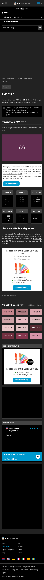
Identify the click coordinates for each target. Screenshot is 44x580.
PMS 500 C (8, 312)
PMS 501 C (36, 312)
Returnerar (5, 570)
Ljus (27, 9)
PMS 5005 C (22, 312)
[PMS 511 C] (22, 147)
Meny (6, 13)
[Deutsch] (13, 559)
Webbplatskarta (15, 567)
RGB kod (22, 192)
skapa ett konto (34, 112)
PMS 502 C (22, 320)
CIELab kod (36, 192)
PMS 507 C (36, 336)
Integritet (24, 570)
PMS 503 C (8, 328)
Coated (13, 17)
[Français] (18, 559)
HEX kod (36, 211)
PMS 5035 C (22, 328)
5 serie (11, 102)
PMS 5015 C (8, 320)
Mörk (17, 9)
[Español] (28, 559)
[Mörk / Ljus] (22, 9)
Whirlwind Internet (18, 577)
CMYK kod (7, 192)
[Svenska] (39, 3)
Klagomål (15, 570)
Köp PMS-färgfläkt (11, 346)
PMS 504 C (36, 328)
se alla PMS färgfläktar (9, 296)
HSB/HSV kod (7, 211)
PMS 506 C (22, 336)
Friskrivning (34, 570)
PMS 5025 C (36, 320)
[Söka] (40, 27)
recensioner (19, 454)
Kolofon (4, 567)
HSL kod (22, 211)
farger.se (11, 538)
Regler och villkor (29, 567)
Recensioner (8, 423)
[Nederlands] (3, 559)
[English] (8, 559)
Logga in (6, 87)
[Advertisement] (22, 53)
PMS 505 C (8, 336)
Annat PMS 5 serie (13, 304)
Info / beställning (11, 183)
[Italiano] (23, 559)
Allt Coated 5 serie (35, 305)
